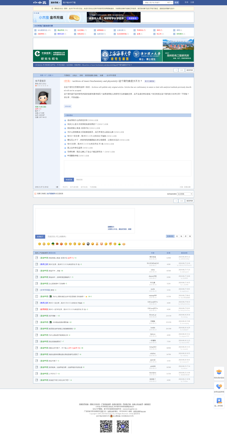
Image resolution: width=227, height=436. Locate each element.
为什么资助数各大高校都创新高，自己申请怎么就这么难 (90, 132)
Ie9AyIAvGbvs (185, 304)
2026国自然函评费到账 (61, 322)
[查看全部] (52, 253)
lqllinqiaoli (185, 272)
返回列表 (190, 70)
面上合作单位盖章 (74, 148)
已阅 (181, 187)
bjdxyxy (152, 334)
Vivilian (185, 381)
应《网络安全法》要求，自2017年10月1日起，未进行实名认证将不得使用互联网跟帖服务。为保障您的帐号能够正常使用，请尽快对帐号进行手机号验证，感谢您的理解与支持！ (113, 8)
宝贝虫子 (185, 330)
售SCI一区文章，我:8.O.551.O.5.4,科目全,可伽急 (65, 303)
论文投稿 (69, 65)
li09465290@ (185, 259)
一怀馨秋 (153, 340)
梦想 (52, 290)
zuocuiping (185, 323)
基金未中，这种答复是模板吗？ (60, 277)
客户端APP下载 (69, 3)
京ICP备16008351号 (103, 416)
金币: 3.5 (38, 109)
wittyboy (153, 353)
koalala (153, 328)
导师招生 (140, 30)
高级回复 (79, 180)
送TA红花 (84, 187)
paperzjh (152, 360)
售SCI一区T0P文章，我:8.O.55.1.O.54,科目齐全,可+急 (67, 309)
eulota (153, 270)
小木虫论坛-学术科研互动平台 (44, 65)
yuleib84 (153, 366)
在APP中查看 (111, 75)
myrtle (153, 289)
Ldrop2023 (152, 347)
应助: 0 (40, 107)
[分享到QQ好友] (84, 105)
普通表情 (170, 236)
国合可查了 (53, 361)
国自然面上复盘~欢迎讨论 (78, 128)
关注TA (65, 187)
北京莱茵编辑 (185, 298)
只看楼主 (67, 75)
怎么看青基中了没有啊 (57, 284)
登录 (186, 2)
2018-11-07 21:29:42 (41, 187)
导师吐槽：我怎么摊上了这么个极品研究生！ (85, 152)
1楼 (57, 187)
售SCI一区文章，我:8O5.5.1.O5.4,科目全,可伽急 (86, 136)
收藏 (101, 75)
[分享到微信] (76, 105)
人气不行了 (53, 374)
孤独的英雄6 (185, 375)
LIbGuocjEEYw (153, 302)
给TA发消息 (74, 187)
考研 (158, 30)
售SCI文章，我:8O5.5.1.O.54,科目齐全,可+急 (85, 144)
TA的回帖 (93, 187)
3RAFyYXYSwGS (185, 265)
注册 (192, 2)
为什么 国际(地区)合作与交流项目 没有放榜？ (69, 296)
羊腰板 (152, 321)
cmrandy (185, 349)
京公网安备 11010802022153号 (123, 416)
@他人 (75, 75)
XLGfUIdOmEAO (153, 263)
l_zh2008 (185, 285)
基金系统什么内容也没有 (77, 120)
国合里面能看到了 (55, 341)
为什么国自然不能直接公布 (58, 335)
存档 (81, 75)
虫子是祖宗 (40, 81)
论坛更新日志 (42, 30)
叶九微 (152, 283)
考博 (178, 30)
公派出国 (120, 30)
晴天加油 (153, 257)
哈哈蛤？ (153, 379)
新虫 (36, 84)
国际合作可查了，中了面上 (58, 348)
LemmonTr (185, 362)
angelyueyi (185, 291)
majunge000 (153, 295)
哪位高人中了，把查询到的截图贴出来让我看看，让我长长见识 (93, 140)
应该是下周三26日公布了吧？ (59, 380)
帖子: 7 (37, 111)
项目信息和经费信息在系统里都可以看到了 (64, 354)
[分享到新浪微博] (93, 105)
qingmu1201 (185, 336)
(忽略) (95, 75)
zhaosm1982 (153, 276)
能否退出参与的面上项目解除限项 (61, 329)
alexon (185, 368)
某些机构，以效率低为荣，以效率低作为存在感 (65, 367)
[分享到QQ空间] (101, 105)
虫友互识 (100, 34)
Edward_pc (152, 315)
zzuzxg (185, 317)
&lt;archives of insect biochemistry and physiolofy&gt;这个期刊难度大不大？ (107, 65)
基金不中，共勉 (54, 271)
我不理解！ (53, 316)
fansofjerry (152, 373)
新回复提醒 (89, 75)
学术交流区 (61, 65)
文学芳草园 (45, 290)
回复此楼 (68, 106)
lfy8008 (185, 278)
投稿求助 (77, 65)
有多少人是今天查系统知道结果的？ (82, 124)
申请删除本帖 (72, 156)
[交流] (67, 81)
